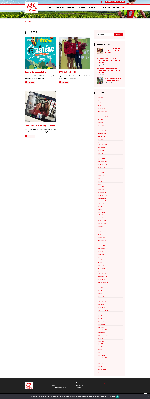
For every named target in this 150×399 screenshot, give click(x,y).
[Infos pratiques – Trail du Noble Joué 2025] (100, 80)
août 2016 (101, 251)
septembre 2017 (103, 223)
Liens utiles (54, 385)
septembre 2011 (102, 369)
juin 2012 (100, 363)
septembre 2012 (103, 361)
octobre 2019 (102, 167)
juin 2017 (100, 226)
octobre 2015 (102, 279)
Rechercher (118, 34)
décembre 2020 (102, 145)
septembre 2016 (103, 248)
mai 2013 (100, 347)
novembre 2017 (102, 218)
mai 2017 (100, 229)
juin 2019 (100, 178)
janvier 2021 (101, 142)
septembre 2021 (103, 136)
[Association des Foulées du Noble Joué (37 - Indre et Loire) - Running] (31, 7)
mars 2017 (101, 234)
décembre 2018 (102, 192)
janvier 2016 (101, 271)
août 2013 (101, 338)
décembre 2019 (102, 161)
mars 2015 (101, 296)
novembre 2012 (102, 358)
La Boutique (79, 385)
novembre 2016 (102, 243)
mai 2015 (100, 290)
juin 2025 (100, 100)
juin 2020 (100, 153)
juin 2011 (100, 372)
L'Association (79, 383)
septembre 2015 (103, 282)
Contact (78, 387)
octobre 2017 (102, 220)
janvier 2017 (101, 237)
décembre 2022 (102, 111)
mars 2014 (101, 321)
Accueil (53, 383)
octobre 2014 (102, 307)
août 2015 (101, 285)
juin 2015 (100, 288)
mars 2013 (101, 352)
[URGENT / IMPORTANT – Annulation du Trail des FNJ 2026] (100, 51)
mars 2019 (101, 187)
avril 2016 (100, 262)
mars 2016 (101, 265)
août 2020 (101, 150)
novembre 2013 (102, 330)
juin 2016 (100, 257)
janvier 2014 (101, 324)
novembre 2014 (102, 304)
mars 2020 (101, 156)
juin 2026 (100, 97)
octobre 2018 (102, 198)
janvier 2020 (101, 159)
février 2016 (101, 268)
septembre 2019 (103, 170)
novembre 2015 (102, 276)
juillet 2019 (101, 175)
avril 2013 (100, 349)
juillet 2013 (101, 341)
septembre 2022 (103, 117)
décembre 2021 (102, 128)
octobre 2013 (102, 332)
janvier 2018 (101, 212)
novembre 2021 (102, 131)
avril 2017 (100, 232)
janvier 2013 (101, 355)
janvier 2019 (101, 190)
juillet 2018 (101, 204)
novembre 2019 (102, 164)
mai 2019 (100, 181)
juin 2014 (100, 316)
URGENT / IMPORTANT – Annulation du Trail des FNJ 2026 (113, 51)
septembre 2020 (103, 147)
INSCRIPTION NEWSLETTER (116, 2)
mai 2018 (100, 206)
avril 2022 (100, 122)
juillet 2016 (101, 254)
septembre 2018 (103, 201)
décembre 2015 (102, 274)
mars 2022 (101, 125)
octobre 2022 (102, 114)
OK (117, 396)
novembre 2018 (102, 195)
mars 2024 (101, 105)
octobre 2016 (102, 246)
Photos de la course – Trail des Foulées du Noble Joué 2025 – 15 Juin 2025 (108, 61)
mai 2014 (100, 318)
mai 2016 (100, 260)
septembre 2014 (103, 310)
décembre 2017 (102, 215)
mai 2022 (100, 119)
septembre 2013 (103, 335)
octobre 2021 (102, 133)
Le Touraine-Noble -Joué (58, 387)
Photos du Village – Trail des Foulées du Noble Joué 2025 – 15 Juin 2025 (108, 70)
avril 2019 (100, 184)
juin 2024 (100, 103)
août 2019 (101, 173)
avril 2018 (100, 209)
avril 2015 (100, 293)
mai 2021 (100, 139)
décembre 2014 (102, 302)
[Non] (148, 396)
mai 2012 (100, 366)
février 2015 (101, 299)
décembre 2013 (102, 327)
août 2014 (101, 313)
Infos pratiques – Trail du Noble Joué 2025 (113, 79)
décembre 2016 (102, 240)
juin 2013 (100, 344)
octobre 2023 (102, 108)
